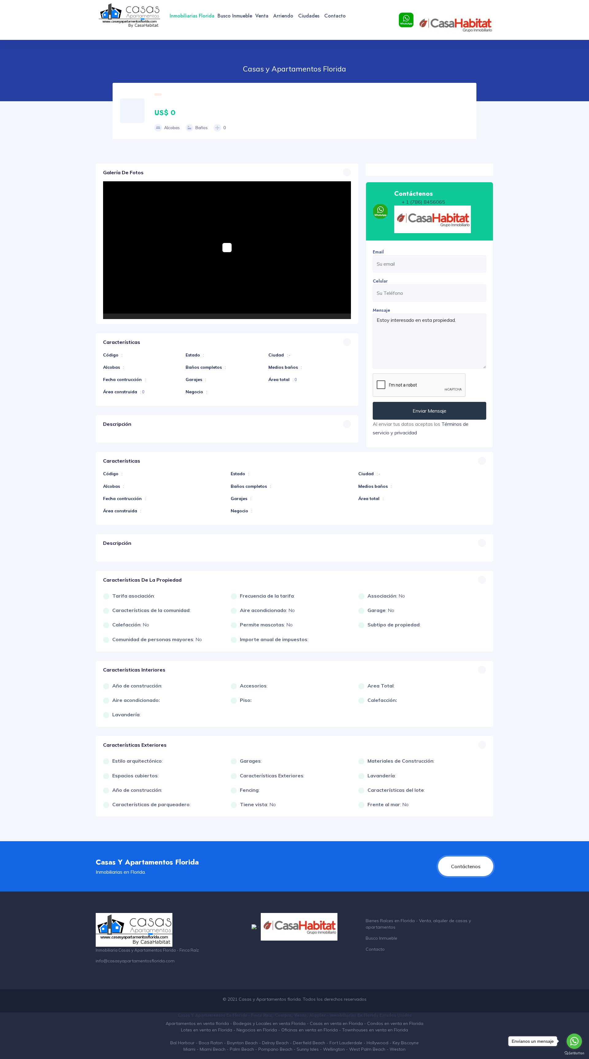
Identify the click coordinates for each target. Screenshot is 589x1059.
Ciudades (308, 15)
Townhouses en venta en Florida (375, 1030)
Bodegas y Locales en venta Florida (269, 1023)
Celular (380, 281)
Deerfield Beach (309, 1043)
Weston (398, 1049)
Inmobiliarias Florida (192, 15)
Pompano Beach (275, 1049)
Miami (189, 1049)
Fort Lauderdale (345, 1043)
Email (378, 252)
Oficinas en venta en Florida (309, 1030)
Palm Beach (242, 1049)
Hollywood (377, 1043)
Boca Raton (211, 1043)
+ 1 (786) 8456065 (423, 202)
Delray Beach (275, 1043)
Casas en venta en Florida (336, 1023)
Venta (261, 15)
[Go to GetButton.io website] (574, 1053)
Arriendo (283, 15)
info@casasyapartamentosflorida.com (135, 961)
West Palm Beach (367, 1049)
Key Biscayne (406, 1043)
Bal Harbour (182, 1043)
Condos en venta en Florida (395, 1023)
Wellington (334, 1049)
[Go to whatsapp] (574, 1041)
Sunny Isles (308, 1049)
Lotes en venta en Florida (206, 1030)
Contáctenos (465, 866)
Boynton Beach (242, 1043)
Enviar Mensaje (429, 411)
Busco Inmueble (235, 15)
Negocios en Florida (257, 1030)
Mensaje (381, 310)
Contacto (335, 15)
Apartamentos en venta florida (197, 1023)
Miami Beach (212, 1049)
